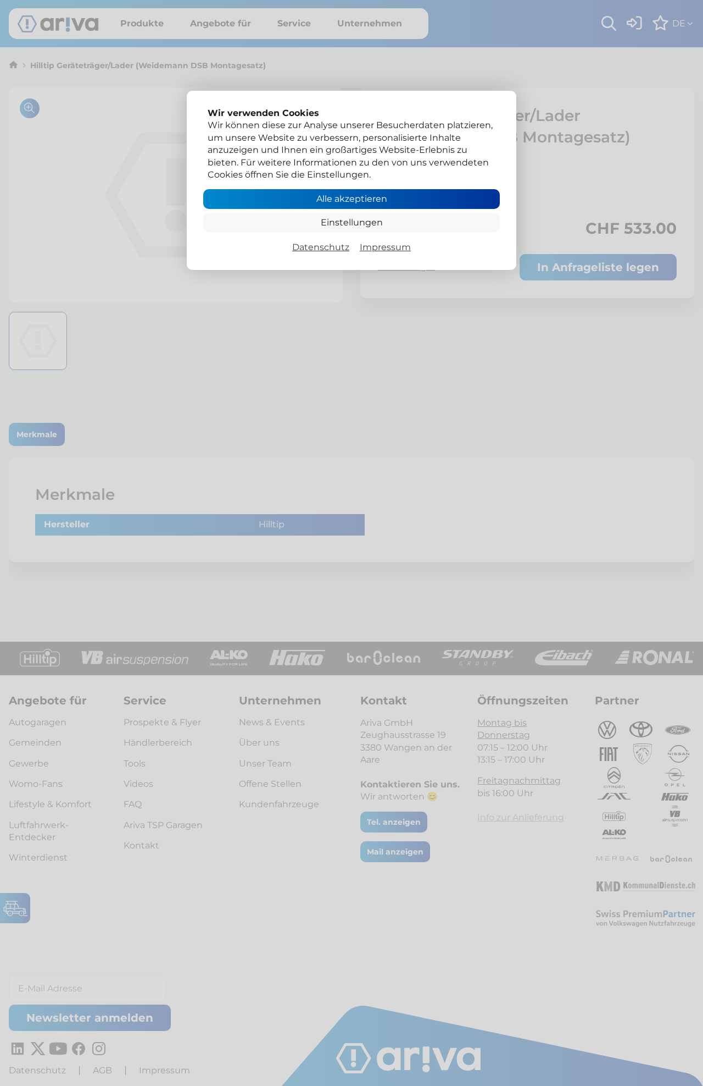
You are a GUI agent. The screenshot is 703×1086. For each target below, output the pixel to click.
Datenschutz (320, 247)
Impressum (385, 247)
